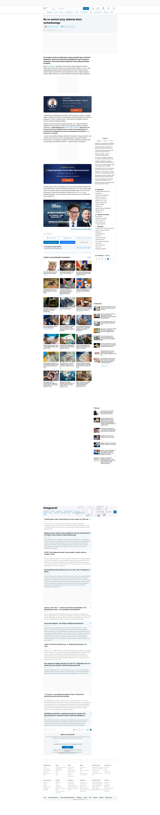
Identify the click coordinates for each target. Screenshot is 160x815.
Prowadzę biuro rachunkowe (97, 768)
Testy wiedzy (58, 792)
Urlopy (57, 771)
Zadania (45, 785)
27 (105, 258)
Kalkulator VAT (98, 206)
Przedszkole (58, 782)
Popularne (99, 140)
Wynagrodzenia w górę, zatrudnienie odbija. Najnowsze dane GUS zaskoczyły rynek (105, 176)
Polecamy (96, 408)
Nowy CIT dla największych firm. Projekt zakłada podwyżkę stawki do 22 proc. (104, 179)
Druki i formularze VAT (100, 222)
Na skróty (106, 780)
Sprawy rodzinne (71, 767)
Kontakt (95, 797)
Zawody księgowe (46, 773)
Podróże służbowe (95, 786)
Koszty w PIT (98, 235)
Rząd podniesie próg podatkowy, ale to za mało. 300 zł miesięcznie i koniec (104, 151)
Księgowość (49, 12)
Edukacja (106, 12)
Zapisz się (76, 110)
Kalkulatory (100, 189)
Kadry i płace (46, 788)
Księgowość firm (47, 765)
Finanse (106, 770)
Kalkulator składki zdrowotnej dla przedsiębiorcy (102, 192)
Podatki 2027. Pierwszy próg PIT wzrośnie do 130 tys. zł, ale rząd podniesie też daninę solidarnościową (104, 172)
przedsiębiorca (51, 66)
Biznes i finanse (83, 767)
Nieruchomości (98, 12)
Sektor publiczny (69, 12)
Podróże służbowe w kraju (97, 782)
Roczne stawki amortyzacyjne (102, 241)
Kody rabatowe (107, 785)
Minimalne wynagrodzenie (97, 783)
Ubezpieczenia (58, 770)
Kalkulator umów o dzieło (101, 200)
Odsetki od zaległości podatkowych (103, 208)
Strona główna (46, 15)
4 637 (87, 729)
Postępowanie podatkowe (101, 218)
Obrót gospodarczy (68, 511)
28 (107, 258)
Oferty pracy (106, 791)
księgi (87, 131)
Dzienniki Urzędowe (72, 785)
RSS (90, 797)
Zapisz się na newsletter (85, 237)
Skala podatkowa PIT (100, 233)
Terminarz (100, 255)
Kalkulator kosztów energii (101, 202)
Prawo (76, 12)
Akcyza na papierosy (100, 245)
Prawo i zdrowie (71, 776)
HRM (57, 774)
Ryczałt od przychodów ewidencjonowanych (100, 238)
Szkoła (57, 783)
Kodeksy (69, 789)
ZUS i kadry (76, 511)
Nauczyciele (58, 785)
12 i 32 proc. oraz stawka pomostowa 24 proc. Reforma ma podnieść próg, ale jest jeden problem (104, 158)
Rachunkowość (98, 216)
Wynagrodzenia (59, 768)
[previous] (74, 730)
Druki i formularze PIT (100, 220)
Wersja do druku (52, 237)
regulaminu (68, 744)
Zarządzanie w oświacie (60, 788)
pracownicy (84, 68)
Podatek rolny (98, 243)
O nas (44, 797)
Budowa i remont (107, 771)
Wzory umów (107, 786)
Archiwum (106, 783)
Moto (91, 12)
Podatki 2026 (98, 304)
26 (102, 258)
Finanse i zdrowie (83, 774)
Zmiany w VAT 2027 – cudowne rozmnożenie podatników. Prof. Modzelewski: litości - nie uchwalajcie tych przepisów (104, 154)
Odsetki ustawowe (95, 788)
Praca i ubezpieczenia (84, 770)
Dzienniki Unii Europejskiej (73, 786)
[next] (91, 730)
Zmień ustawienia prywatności (67, 797)
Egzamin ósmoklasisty (60, 791)
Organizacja (45, 782)
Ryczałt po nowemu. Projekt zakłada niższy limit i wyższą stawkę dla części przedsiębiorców (104, 183)
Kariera (85, 797)
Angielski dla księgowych (78, 512)
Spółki (81, 768)
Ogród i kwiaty (107, 773)
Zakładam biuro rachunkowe (97, 767)
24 (96, 258)
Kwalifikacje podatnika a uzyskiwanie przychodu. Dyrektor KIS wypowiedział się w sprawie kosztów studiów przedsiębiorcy (105, 162)
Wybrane (111, 140)
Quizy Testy (98, 246)
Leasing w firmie (83, 773)
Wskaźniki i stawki (96, 780)
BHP (56, 773)
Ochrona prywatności (53, 797)
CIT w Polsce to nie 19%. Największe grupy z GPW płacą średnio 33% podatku (104, 165)
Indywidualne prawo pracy (61, 767)
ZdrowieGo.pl (107, 782)
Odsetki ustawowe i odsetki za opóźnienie (104, 228)
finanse (77, 188)
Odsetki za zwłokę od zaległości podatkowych (102, 231)
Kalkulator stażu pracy (84, 788)
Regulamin (79, 797)
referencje (80, 192)
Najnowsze (105, 140)
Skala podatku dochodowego (98, 789)
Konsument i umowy (72, 770)
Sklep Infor (70, 774)
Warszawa (75, 173)
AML (93, 774)
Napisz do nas (69, 237)
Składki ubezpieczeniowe (97, 785)
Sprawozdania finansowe (97, 773)
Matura (57, 789)
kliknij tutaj (74, 753)
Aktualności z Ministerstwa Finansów (62, 512)
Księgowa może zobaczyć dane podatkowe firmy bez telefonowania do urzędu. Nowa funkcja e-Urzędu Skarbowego (104, 144)
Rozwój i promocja (47, 786)
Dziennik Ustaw (71, 782)
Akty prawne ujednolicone (73, 788)
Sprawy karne (70, 768)
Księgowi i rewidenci (48, 512)
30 (113, 258)
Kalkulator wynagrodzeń (100, 197)
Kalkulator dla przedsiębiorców (102, 195)
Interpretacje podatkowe (100, 248)
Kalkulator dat (98, 212)
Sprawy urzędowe (71, 771)
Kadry (56, 12)
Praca (69, 773)
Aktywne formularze (103, 214)
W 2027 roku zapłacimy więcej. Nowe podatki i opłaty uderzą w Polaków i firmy (104, 147)
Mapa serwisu (109, 797)
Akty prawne (70, 780)
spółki (74, 123)
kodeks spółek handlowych (72, 127)
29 (110, 258)
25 (99, 258)
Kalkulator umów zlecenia (101, 198)
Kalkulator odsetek (83, 786)
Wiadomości (58, 15)
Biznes (61, 12)
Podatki (52, 511)
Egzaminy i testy (59, 786)
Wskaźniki (100, 226)
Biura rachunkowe (96, 765)
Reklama (101, 797)
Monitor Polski (70, 783)
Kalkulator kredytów (99, 204)
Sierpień (107, 255)
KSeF (112, 12)
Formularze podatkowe (100, 223)
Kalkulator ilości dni (99, 210)
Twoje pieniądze (84, 12)
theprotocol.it (107, 789)
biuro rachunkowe (48, 233)
